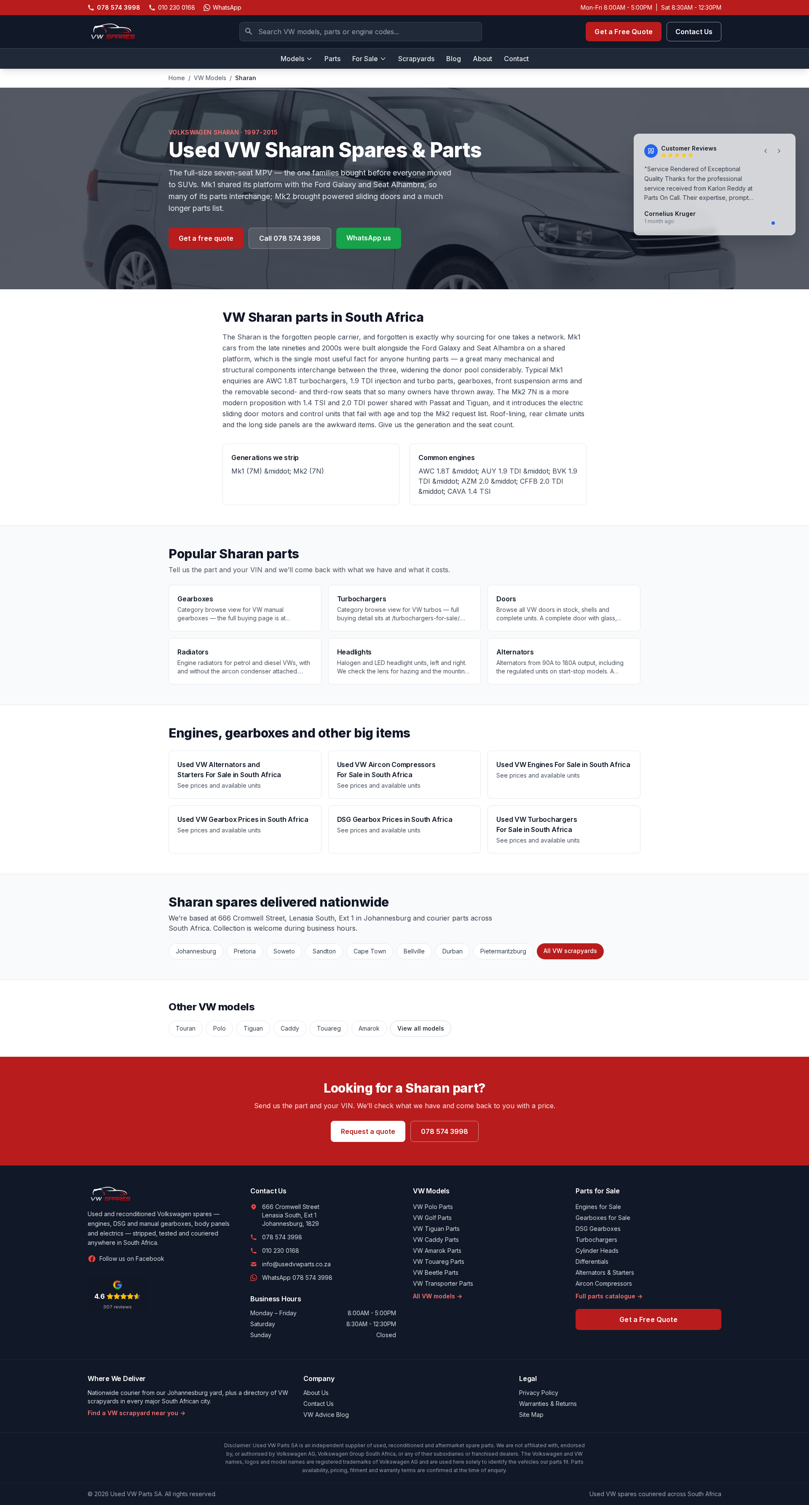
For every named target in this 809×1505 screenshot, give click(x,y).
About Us (316, 1392)
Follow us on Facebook (131, 1258)
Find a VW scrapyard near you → (136, 1412)
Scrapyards (416, 58)
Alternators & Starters (605, 1272)
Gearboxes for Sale (603, 1217)
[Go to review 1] (768, 223)
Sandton (324, 951)
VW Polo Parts (433, 1206)
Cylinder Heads (597, 1250)
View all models (420, 1028)
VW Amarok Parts (437, 1250)
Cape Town (370, 951)
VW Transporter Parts (443, 1283)
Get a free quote (206, 238)
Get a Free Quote (624, 31)
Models (292, 58)
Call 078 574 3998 (290, 238)
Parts (332, 58)
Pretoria (245, 951)
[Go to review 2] (773, 223)
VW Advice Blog (326, 1414)
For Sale (365, 58)
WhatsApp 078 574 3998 (297, 1277)
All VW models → (437, 1296)
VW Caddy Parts (436, 1239)
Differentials (592, 1261)
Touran (186, 1028)
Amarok (369, 1028)
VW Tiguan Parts (436, 1228)
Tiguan (253, 1028)
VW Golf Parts (432, 1217)
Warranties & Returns (548, 1403)
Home (177, 77)
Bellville (414, 951)
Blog (453, 58)
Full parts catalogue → (609, 1296)
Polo (219, 1028)
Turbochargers (596, 1239)
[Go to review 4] (783, 223)
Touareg (329, 1028)
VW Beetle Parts (435, 1272)
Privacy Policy (538, 1392)
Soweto (284, 951)
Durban (452, 951)
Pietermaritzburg (503, 951)
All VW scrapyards (570, 950)
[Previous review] (765, 151)
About (482, 58)
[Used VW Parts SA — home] (112, 31)
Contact (516, 58)
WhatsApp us (368, 238)
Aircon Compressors (604, 1283)
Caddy (290, 1028)
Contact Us (694, 31)
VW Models (210, 77)
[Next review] (779, 151)
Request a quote (368, 1131)
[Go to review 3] (778, 223)
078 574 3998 (444, 1131)
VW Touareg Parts (438, 1261)
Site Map (531, 1414)
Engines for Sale (598, 1206)
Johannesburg (196, 951)
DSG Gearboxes (598, 1228)
